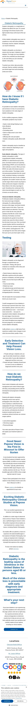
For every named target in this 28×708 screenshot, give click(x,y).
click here (16, 549)
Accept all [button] (7, 701)
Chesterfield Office (14, 644)
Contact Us (14, 629)
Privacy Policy (19, 698)
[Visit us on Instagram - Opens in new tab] (14, 677)
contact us (13, 329)
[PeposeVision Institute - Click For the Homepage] (7, 1)
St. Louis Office (14, 653)
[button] (25, 5)
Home (3, 18)
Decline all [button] (20, 701)
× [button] (26, 687)
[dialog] (14, 697)
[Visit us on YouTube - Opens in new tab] (18, 677)
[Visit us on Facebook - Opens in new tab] (10, 677)
